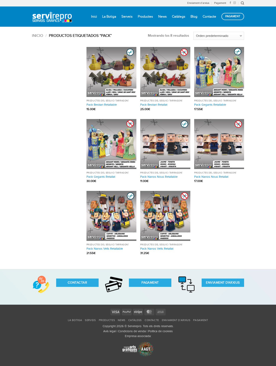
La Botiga (109, 17)
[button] (242, 3)
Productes (145, 17)
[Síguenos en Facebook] (230, 3)
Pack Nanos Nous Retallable (159, 177)
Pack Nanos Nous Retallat (211, 177)
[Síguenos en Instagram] (234, 3)
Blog (194, 17)
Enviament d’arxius (198, 3)
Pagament (220, 3)
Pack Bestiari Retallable (101, 104)
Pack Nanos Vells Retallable (104, 248)
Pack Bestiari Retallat (153, 104)
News (162, 17)
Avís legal (109, 331)
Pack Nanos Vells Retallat (156, 248)
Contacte (209, 17)
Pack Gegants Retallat (100, 177)
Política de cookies (160, 331)
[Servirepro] (52, 16)
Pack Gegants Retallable (210, 104)
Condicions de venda (132, 331)
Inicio (37, 35)
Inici (94, 17)
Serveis (127, 17)
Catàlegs (178, 17)
